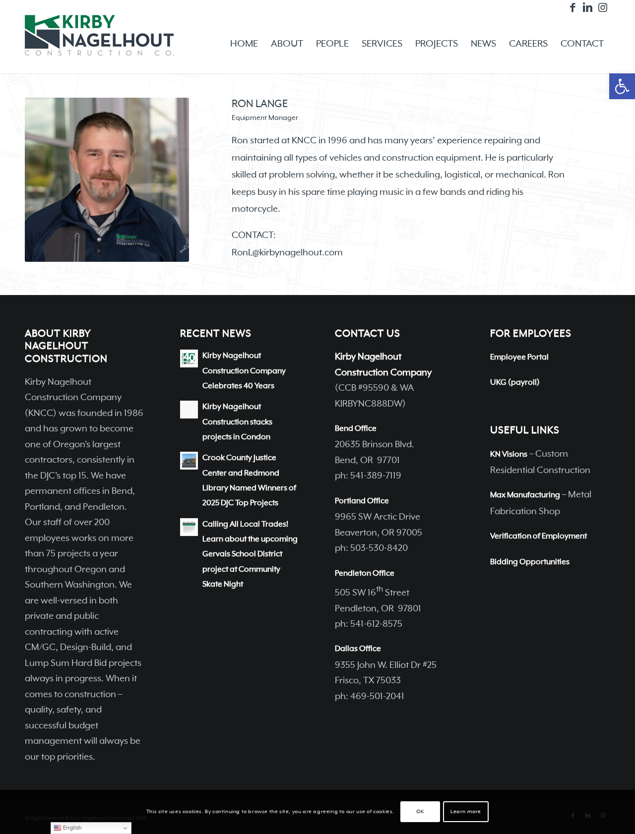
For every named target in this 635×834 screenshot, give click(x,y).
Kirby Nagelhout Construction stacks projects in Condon (237, 422)
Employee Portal (519, 357)
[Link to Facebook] (573, 7)
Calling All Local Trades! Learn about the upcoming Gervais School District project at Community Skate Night (250, 554)
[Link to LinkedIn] (587, 7)
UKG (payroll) (515, 382)
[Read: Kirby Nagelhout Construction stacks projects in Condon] (189, 409)
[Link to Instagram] (602, 7)
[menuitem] (244, 44)
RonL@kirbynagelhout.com (287, 252)
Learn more (465, 812)
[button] (622, 86)
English (72, 828)
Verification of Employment (538, 536)
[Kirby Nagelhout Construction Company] (99, 44)
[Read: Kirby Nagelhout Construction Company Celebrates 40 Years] (189, 358)
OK (420, 812)
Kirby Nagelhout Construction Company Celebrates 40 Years (244, 371)
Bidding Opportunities (530, 562)
